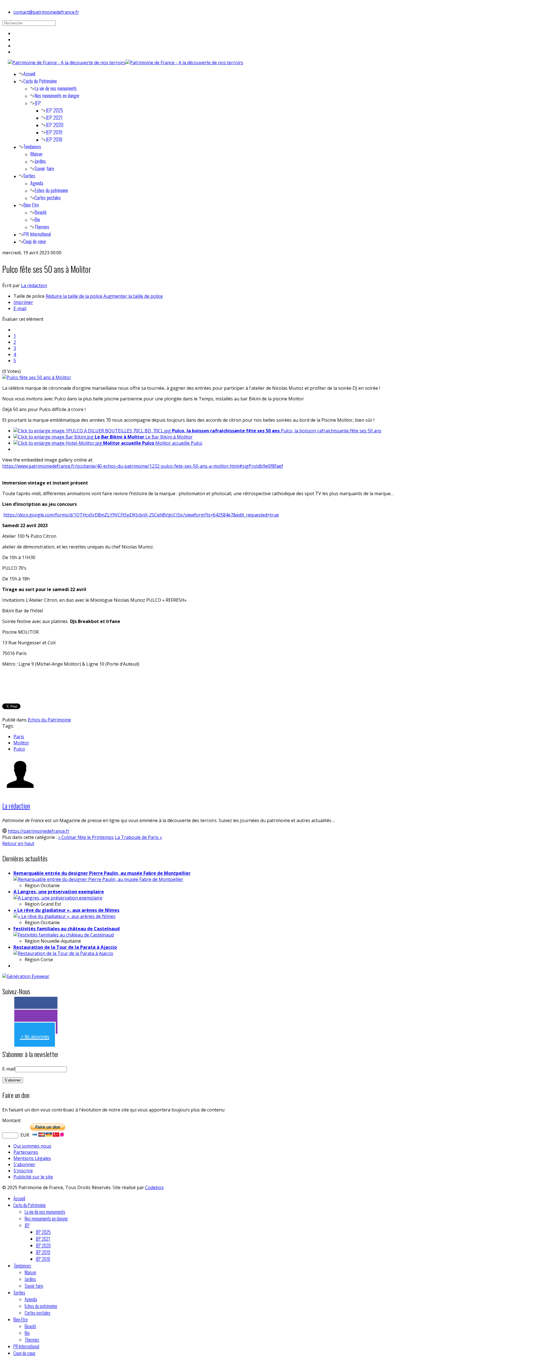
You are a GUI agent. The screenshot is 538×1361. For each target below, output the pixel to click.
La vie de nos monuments (55, 88)
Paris (18, 736)
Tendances (32, 146)
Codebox (154, 1187)
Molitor (21, 743)
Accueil (29, 73)
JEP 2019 (54, 132)
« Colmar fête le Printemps (86, 837)
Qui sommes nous (32, 1146)
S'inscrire (23, 1171)
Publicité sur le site (33, 1177)
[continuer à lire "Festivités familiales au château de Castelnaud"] (63, 935)
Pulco (19, 749)
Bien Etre (31, 205)
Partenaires (25, 1152)
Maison (36, 154)
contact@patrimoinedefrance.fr (46, 12)
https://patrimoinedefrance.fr (38, 831)
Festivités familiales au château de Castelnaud (66, 929)
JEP (37, 103)
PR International (37, 234)
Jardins (40, 161)
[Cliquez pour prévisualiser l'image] (36, 377)
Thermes (41, 226)
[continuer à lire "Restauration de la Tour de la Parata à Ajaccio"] (63, 953)
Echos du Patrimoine (49, 720)
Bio (37, 219)
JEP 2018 (54, 139)
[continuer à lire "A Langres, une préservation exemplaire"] (57, 898)
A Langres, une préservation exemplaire (58, 892)
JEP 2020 (54, 124)
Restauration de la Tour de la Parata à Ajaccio (65, 947)
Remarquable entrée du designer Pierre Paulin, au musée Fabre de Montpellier (102, 873)
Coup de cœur (34, 241)
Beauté (40, 212)
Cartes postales (47, 197)
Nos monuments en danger (57, 95)
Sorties (29, 175)
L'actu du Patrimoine (40, 81)
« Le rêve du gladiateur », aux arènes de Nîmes (66, 910)
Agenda (36, 183)
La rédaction (34, 285)
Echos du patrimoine (51, 190)
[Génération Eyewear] (25, 976)
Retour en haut (18, 843)
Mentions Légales (32, 1158)
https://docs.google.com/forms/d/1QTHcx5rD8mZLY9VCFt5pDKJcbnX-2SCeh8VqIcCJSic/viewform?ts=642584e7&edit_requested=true (141, 515)
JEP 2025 (54, 110)
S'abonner (24, 1164)
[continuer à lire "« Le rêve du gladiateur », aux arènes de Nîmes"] (64, 916)
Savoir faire (44, 168)
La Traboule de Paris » (138, 837)
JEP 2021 (54, 117)
